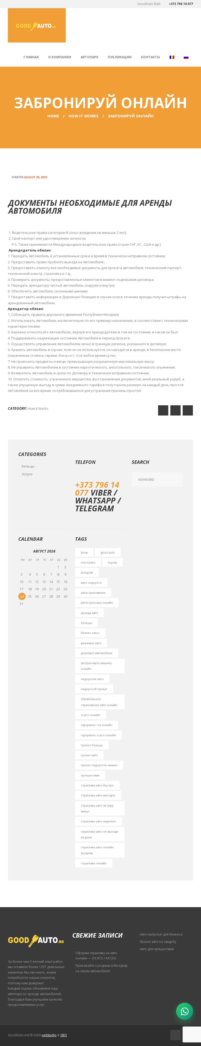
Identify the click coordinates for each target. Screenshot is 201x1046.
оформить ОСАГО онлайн (98, 735)
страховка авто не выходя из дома (99, 834)
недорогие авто (92, 679)
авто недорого (91, 583)
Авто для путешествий (157, 949)
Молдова (87, 572)
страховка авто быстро (97, 785)
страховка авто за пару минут (97, 808)
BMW (84, 552)
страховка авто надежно (98, 821)
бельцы (86, 623)
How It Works (83, 115)
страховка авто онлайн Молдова (97, 850)
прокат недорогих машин (99, 765)
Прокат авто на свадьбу (158, 941)
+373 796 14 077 (181, 4)
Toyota (112, 562)
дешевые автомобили (96, 653)
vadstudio (49, 1035)
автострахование (93, 593)
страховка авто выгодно (98, 795)
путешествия (90, 775)
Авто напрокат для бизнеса (161, 934)
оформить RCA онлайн (96, 725)
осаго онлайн (90, 715)
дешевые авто (91, 643)
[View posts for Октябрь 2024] (22, 551)
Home (53, 115)
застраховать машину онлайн (96, 666)
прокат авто (89, 755)
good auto (108, 552)
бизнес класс (90, 633)
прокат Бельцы (92, 745)
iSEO (63, 1035)
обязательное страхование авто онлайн (99, 702)
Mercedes (88, 562)
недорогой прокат (94, 689)
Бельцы (28, 466)
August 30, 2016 (35, 177)
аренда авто (89, 613)
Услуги (27, 474)
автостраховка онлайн (97, 603)
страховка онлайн (94, 863)
